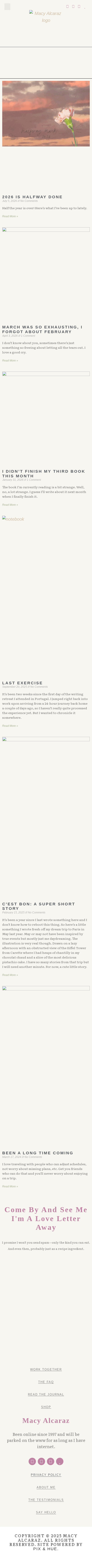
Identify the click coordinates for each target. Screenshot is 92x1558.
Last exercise (22, 683)
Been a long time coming (37, 1153)
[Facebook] (32, 1461)
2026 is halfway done (32, 197)
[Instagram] (79, 7)
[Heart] (85, 7)
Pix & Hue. (46, 1549)
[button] (7, 6)
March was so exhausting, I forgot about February (42, 329)
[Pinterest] (73, 7)
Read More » (10, 216)
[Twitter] (68, 7)
